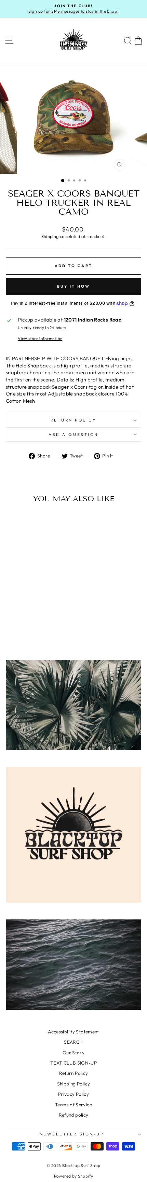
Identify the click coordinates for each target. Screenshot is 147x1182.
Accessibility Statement (73, 1032)
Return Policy (74, 420)
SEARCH (73, 1042)
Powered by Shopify (73, 1176)
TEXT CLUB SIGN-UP (73, 1063)
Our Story (73, 1052)
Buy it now (73, 286)
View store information (40, 338)
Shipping (50, 236)
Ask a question (73, 434)
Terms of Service (73, 1105)
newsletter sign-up (72, 1133)
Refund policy (74, 1115)
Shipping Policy (73, 1084)
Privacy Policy (73, 1094)
